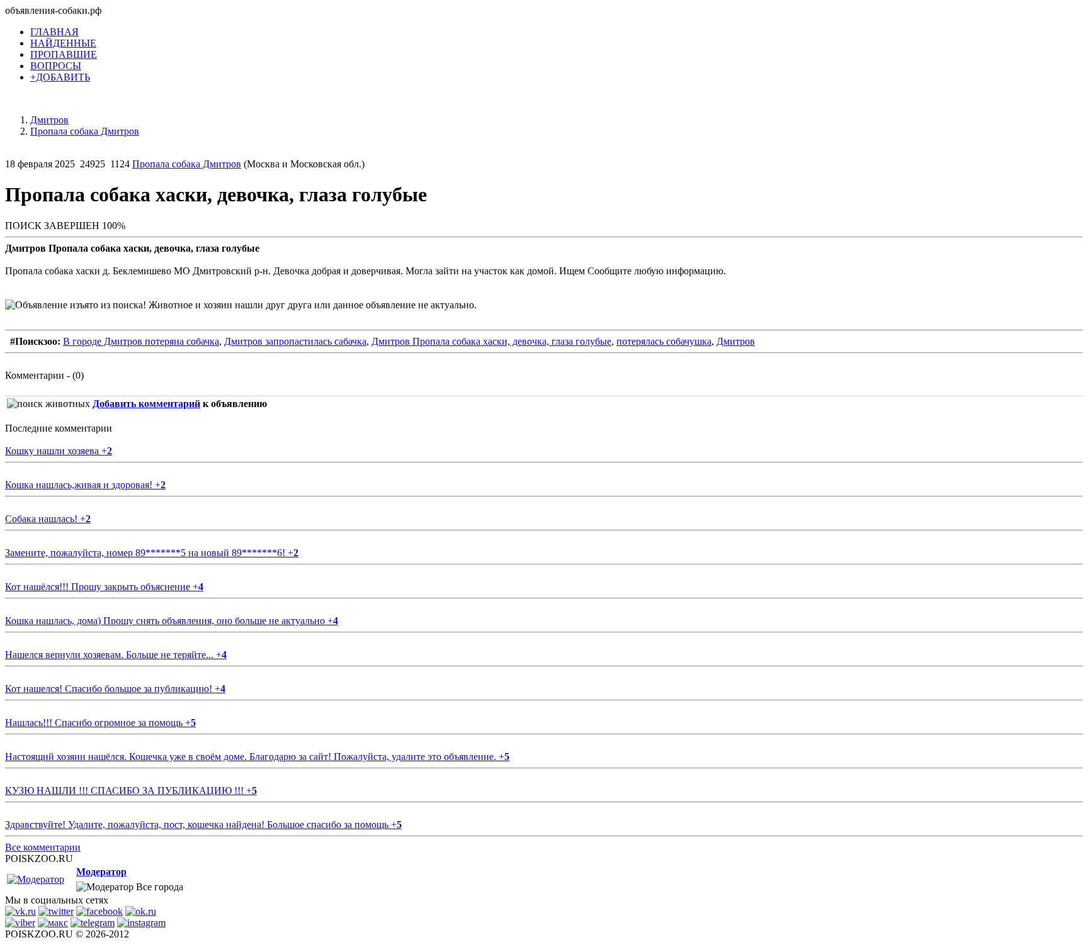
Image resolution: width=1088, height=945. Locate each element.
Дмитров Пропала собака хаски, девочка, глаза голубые (491, 341)
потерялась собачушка (663, 341)
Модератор (101, 871)
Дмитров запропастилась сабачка (295, 341)
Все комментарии (43, 847)
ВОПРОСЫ (55, 65)
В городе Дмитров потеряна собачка (141, 341)
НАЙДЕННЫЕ (63, 43)
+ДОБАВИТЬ (60, 77)
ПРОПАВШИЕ (63, 54)
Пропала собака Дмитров (186, 164)
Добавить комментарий (146, 403)
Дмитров (736, 341)
